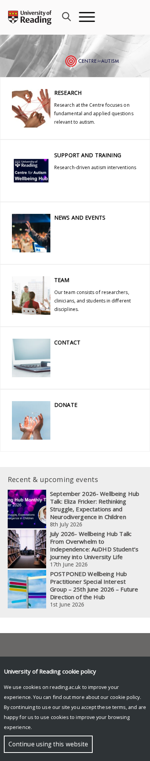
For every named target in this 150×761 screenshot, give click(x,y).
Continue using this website (48, 744)
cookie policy (125, 697)
